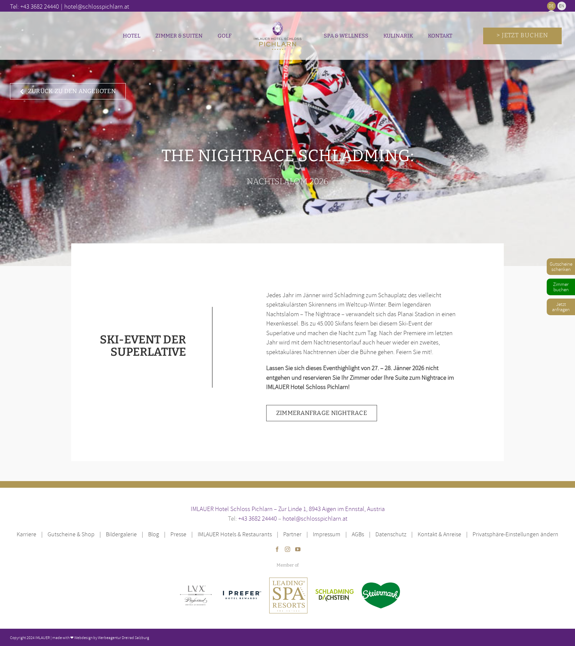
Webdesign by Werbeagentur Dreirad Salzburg (111, 637)
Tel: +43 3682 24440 (34, 6)
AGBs (358, 534)
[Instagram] (287, 549)
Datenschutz (390, 534)
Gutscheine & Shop (71, 534)
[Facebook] (277, 549)
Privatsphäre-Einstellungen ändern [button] (515, 534)
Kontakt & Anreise (439, 534)
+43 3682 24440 (257, 518)
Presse (178, 534)
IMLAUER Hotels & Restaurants (235, 534)
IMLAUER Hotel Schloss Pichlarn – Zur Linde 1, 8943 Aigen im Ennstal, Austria (288, 509)
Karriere (26, 534)
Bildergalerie (121, 534)
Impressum (326, 534)
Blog (153, 534)
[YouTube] (297, 549)
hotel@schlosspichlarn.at (315, 518)
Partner (292, 534)
